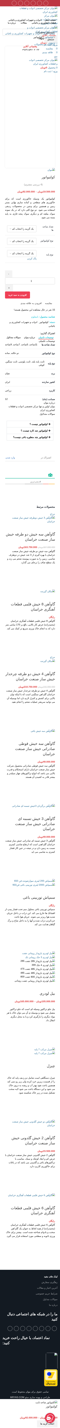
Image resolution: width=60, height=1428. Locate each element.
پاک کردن (31, 258)
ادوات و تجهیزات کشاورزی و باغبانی (22, 33)
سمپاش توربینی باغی (39, 897)
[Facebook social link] (45, 3)
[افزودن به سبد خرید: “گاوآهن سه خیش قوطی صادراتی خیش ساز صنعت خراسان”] (51, 791)
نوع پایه (49, 254)
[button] (30, 424)
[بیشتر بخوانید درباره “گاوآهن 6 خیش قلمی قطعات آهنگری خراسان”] (51, 1250)
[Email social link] (48, 1328)
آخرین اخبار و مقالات (47, 1288)
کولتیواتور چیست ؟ (39, 424)
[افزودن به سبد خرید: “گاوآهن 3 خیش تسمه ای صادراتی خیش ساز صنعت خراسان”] (51, 866)
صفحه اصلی (49, 33)
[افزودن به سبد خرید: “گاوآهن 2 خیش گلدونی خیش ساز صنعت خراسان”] (51, 1180)
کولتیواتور (49, 37)
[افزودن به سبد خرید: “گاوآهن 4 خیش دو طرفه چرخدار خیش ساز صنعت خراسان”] (51, 716)
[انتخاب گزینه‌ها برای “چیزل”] (51, 1107)
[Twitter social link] (39, 3)
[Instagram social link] (41, 1328)
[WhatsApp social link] (20, 3)
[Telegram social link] (14, 3)
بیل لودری (47, 993)
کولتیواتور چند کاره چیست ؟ (34, 430)
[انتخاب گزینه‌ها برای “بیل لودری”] (51, 1034)
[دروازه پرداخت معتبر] (51, 1377)
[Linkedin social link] (26, 3)
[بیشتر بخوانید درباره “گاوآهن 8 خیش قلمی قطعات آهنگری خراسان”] (51, 643)
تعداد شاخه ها (47, 228)
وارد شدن (11, 457)
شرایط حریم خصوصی (47, 1293)
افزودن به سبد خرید (17, 295)
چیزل (51, 1066)
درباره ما (53, 1305)
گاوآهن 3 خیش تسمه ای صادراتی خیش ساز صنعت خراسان (35, 824)
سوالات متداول (50, 1299)
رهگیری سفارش (50, 1282)
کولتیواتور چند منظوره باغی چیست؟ (30, 437)
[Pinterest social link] (33, 3)
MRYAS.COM (17, 1397)
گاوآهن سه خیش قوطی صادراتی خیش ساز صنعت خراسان (35, 749)
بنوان (27, 1391)
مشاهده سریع (51, 585)
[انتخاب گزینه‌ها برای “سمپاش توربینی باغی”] (51, 938)
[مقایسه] (51, 527)
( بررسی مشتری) (33, 184)
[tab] (46, 337)
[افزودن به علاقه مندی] (51, 568)
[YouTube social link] (35, 1328)
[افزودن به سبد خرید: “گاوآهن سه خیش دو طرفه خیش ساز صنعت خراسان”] (51, 577)
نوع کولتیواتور (46, 240)
